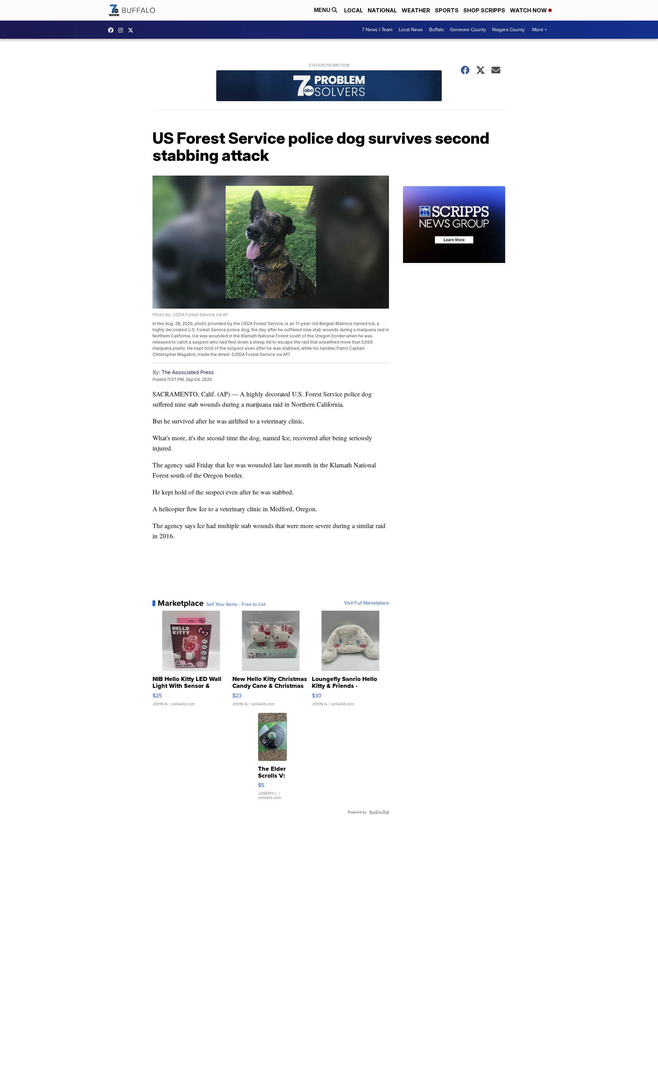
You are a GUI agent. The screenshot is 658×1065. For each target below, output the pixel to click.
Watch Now (529, 10)
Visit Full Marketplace (366, 603)
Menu (323, 10)
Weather (416, 10)
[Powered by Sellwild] (379, 812)
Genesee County (468, 29)
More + (539, 29)
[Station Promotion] (329, 86)
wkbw (122, 30)
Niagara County (508, 29)
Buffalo (436, 29)
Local (353, 10)
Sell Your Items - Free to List (236, 604)
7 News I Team (377, 29)
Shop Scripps (484, 10)
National (382, 10)
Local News (411, 29)
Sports (447, 10)
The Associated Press (187, 372)
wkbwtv (112, 30)
